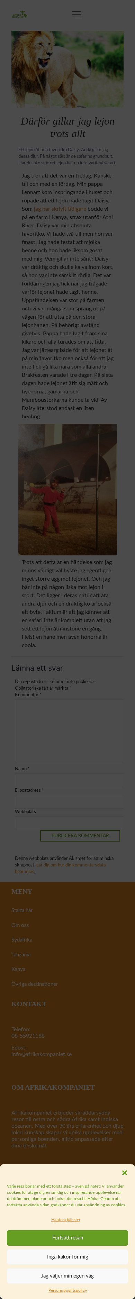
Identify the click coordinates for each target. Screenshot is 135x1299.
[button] (124, 1172)
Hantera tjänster (65, 1220)
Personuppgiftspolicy (67, 1290)
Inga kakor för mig (67, 1257)
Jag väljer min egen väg (67, 1276)
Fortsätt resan (67, 1238)
